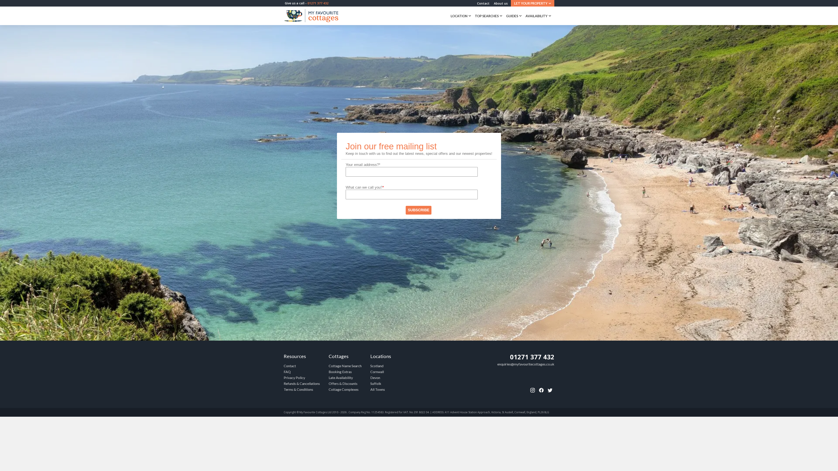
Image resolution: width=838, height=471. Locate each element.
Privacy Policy (294, 377)
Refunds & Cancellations (302, 383)
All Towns (377, 389)
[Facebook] (532, 390)
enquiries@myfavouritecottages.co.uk (525, 364)
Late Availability (341, 377)
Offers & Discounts (343, 383)
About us (501, 3)
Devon (375, 377)
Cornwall (377, 372)
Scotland (376, 366)
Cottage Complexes (344, 389)
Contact (483, 3)
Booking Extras (340, 372)
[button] (532, 3)
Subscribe (418, 210)
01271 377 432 (532, 357)
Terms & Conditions (298, 389)
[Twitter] (550, 390)
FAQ (287, 372)
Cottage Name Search (345, 366)
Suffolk (375, 383)
